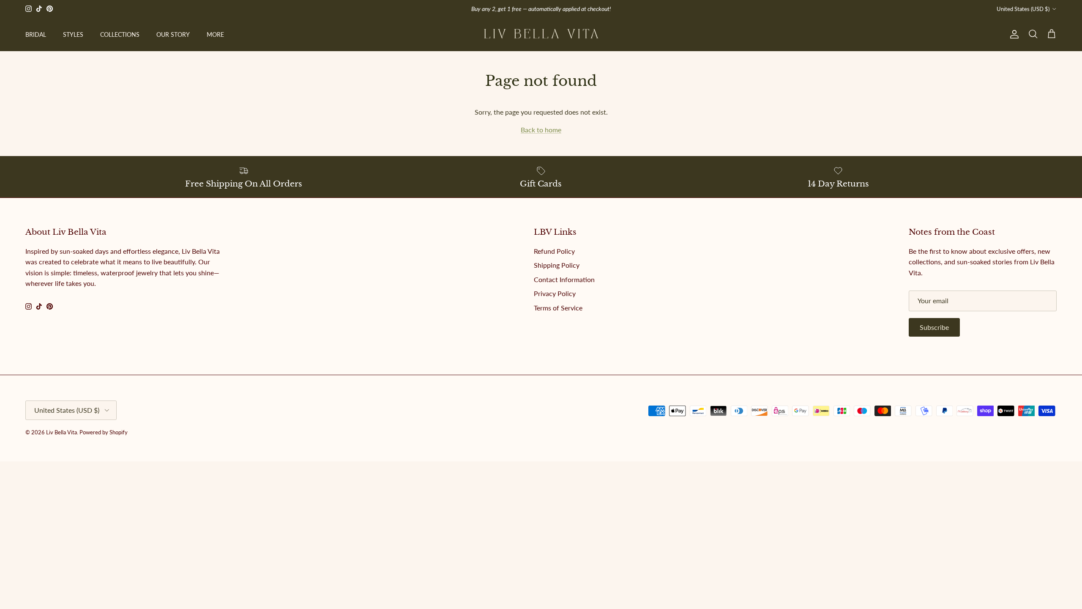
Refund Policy (554, 251)
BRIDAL (35, 34)
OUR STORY (173, 34)
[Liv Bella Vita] (541, 34)
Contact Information (564, 279)
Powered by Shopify (103, 432)
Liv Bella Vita (61, 432)
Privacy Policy (555, 293)
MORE (215, 34)
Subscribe (934, 327)
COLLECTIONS (119, 34)
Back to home (541, 130)
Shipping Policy (556, 265)
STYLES (73, 34)
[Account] (1012, 34)
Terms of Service (558, 308)
